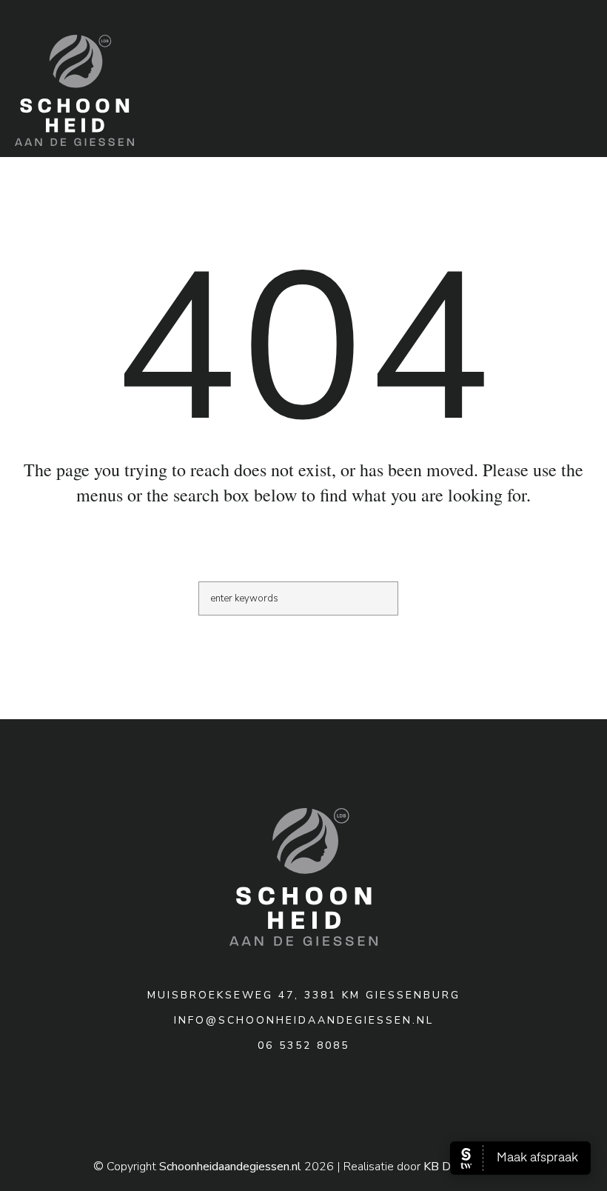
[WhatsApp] (334, 1099)
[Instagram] (302, 1099)
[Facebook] (269, 1099)
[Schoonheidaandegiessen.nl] (303, 877)
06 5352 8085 (303, 1045)
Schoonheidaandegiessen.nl (230, 1166)
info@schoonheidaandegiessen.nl (304, 1020)
